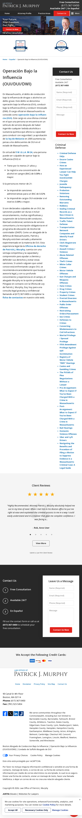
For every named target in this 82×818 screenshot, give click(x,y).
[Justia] (21, 713)
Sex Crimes (65, 316)
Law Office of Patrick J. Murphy (34, 788)
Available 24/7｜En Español (64, 8)
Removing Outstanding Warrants (66, 199)
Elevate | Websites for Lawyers (21, 794)
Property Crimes (67, 292)
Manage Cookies (52, 755)
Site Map (51, 684)
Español (12, 59)
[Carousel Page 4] (46, 534)
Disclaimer (27, 684)
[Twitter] (10, 713)
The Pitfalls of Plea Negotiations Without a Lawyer (66, 378)
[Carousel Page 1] (30, 534)
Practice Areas (44, 13)
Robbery (64, 205)
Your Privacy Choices (18, 755)
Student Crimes (67, 295)
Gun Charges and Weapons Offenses (68, 279)
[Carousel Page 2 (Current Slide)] (35, 534)
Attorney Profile (24, 13)
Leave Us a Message (61, 581)
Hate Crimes (66, 286)
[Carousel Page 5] (51, 534)
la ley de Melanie (15, 138)
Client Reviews (41, 485)
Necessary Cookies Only (36, 810)
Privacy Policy (39, 684)
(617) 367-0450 (70, 5)
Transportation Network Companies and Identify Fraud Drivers (67, 233)
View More (41, 543)
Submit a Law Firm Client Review (41, 553)
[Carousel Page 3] (41, 534)
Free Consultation (69, 2)
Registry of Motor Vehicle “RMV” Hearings (67, 360)
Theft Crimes (66, 261)
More (77, 13)
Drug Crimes (66, 289)
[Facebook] (5, 713)
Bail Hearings (66, 428)
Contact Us (61, 13)
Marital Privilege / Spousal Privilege (68, 338)
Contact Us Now (12, 29)
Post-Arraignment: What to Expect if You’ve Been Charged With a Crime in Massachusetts (68, 415)
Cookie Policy (36, 755)
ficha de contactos (13, 297)
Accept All (13, 810)
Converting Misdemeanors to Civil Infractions (68, 329)
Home (7, 13)
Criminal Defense (60, 146)
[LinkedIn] (15, 713)
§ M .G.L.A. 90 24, (24, 152)
